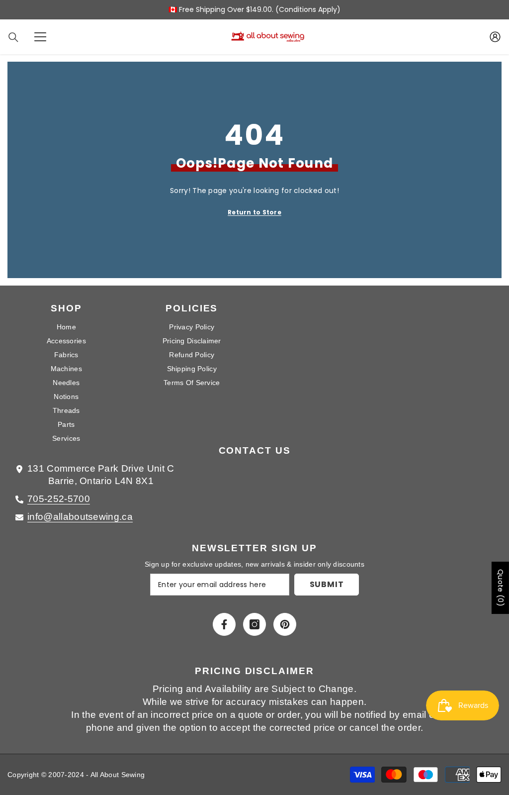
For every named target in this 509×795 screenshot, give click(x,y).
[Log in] (495, 36)
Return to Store (254, 212)
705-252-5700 (58, 499)
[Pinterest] (284, 624)
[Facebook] (224, 624)
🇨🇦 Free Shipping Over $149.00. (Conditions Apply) (254, 9)
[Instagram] (254, 624)
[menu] (40, 37)
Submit (327, 584)
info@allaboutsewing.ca (80, 516)
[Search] (13, 37)
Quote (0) (501, 587)
